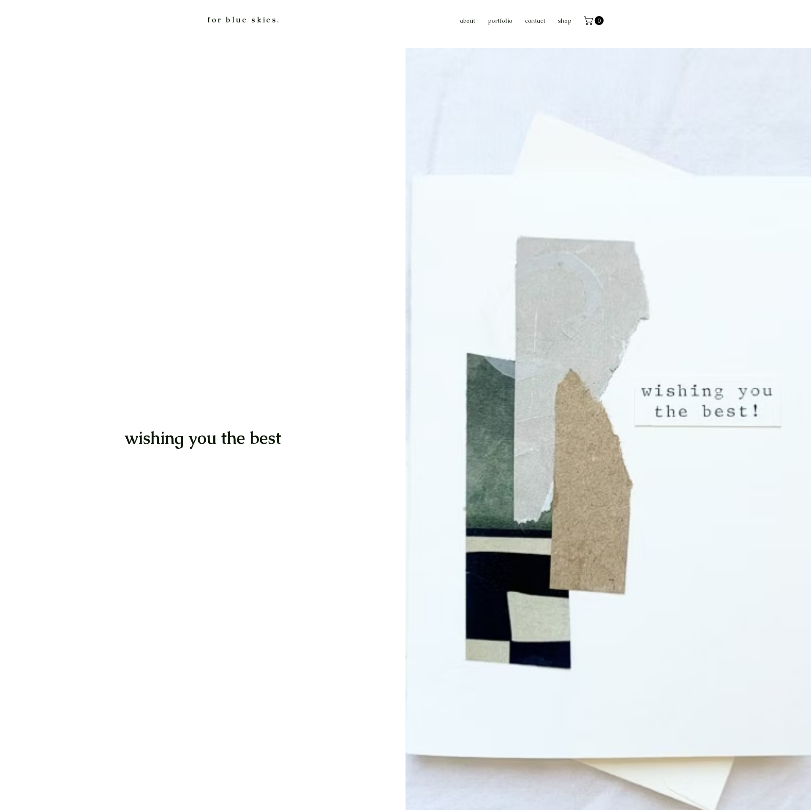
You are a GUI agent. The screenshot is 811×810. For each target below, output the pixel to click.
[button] (595, 20)
